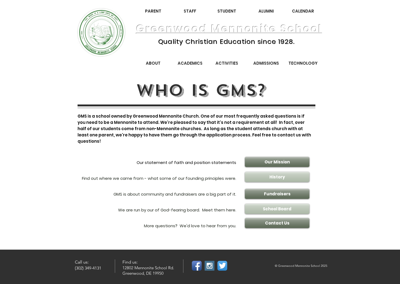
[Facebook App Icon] (197, 266)
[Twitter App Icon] (222, 266)
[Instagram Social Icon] (209, 266)
